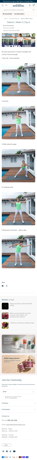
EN (6, 5)
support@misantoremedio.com (15, 425)
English (6, 445)
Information (6, 409)
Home (5, 18)
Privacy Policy (13, 398)
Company (5, 403)
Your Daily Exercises (14, 18)
